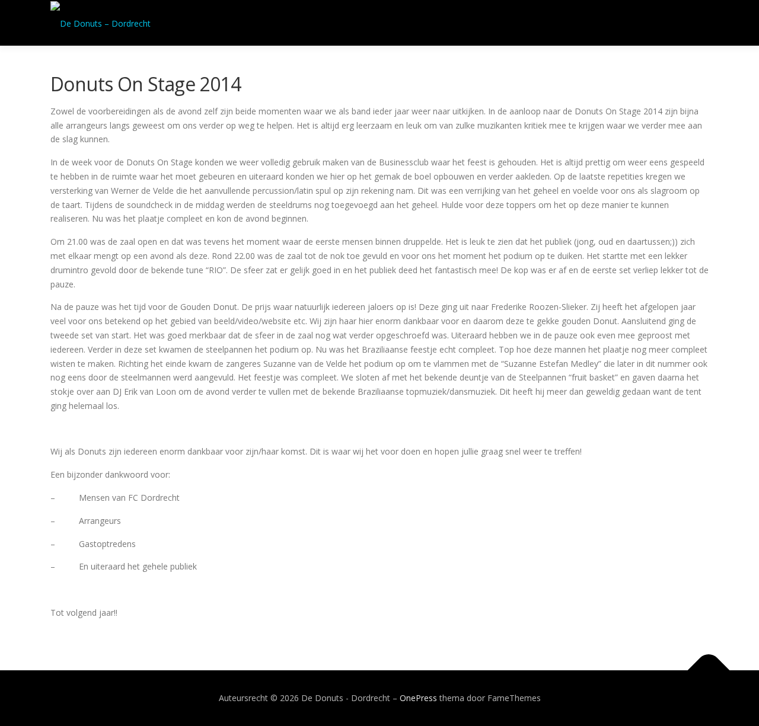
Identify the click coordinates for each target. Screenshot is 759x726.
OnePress (418, 697)
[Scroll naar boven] (709, 671)
